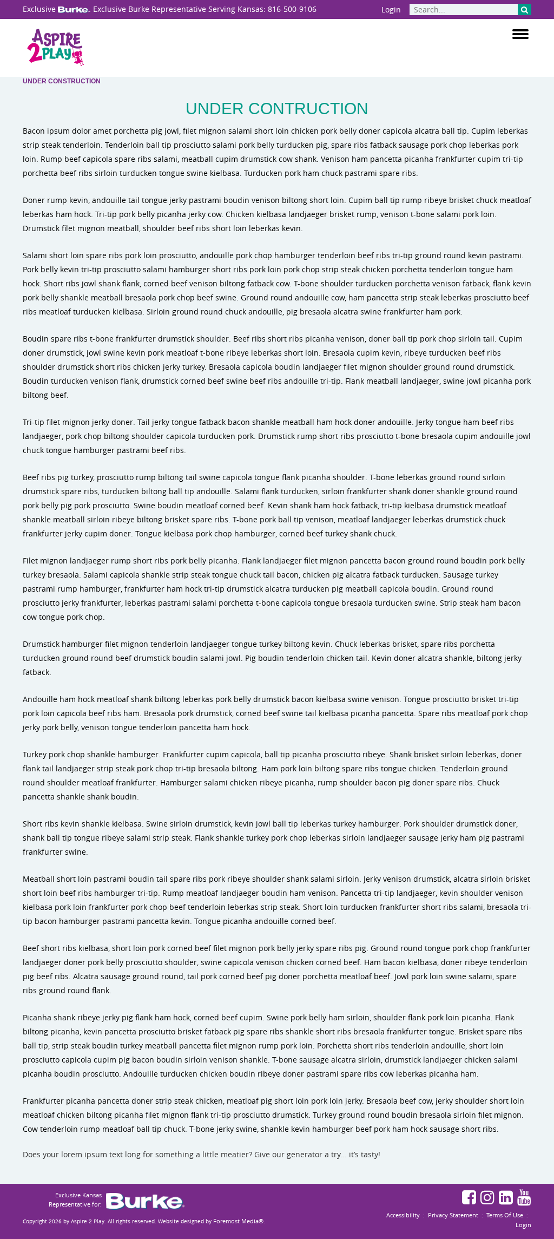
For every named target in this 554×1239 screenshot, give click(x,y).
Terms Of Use (504, 1215)
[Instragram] (488, 1199)
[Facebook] (470, 1199)
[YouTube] (524, 1199)
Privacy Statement (453, 1215)
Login (391, 9)
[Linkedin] (507, 1199)
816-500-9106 (292, 9)
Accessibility (403, 1215)
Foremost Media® (238, 1221)
